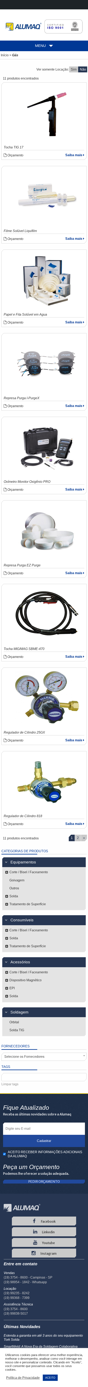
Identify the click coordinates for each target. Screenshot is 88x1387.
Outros (14, 888)
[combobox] (44, 1057)
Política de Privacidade (23, 1377)
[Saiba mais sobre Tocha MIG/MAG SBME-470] (47, 614)
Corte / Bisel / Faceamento (28, 872)
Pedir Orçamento (44, 1182)
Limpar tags (9, 1084)
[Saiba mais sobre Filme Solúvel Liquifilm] (47, 196)
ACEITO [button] (50, 1377)
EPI (12, 988)
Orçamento (15, 155)
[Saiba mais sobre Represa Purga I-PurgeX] (47, 363)
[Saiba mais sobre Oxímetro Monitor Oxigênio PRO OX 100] (47, 447)
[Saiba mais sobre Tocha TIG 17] (47, 113)
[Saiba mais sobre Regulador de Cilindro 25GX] (47, 698)
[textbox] (5, 1077)
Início (5, 55)
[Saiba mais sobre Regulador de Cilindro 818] (47, 781)
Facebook (48, 1221)
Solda (13, 896)
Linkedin (48, 1232)
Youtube (48, 1243)
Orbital (14, 1022)
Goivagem (16, 880)
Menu (40, 46)
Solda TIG (16, 1030)
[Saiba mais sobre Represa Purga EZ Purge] (47, 531)
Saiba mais (74, 155)
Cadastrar (44, 1141)
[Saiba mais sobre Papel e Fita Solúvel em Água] (47, 280)
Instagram (48, 1253)
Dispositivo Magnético (25, 980)
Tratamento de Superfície (27, 904)
